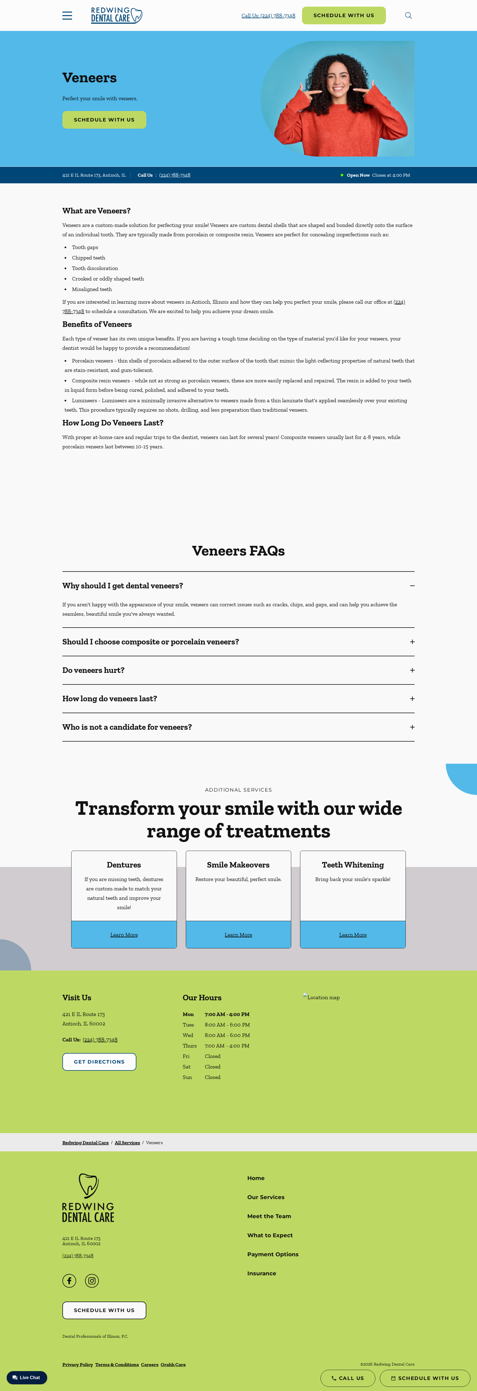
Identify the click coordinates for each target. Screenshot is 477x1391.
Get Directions (99, 1062)
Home (256, 1178)
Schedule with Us (344, 15)
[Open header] (68, 15)
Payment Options (273, 1254)
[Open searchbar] (408, 15)
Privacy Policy (77, 1364)
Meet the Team (269, 1216)
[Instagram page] (92, 1281)
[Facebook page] (69, 1281)
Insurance (261, 1273)
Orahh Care (173, 1364)
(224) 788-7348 (174, 175)
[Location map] (359, 1052)
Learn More (124, 934)
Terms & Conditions (117, 1364)
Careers (149, 1364)
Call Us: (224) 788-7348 (268, 15)
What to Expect (270, 1235)
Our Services (266, 1197)
